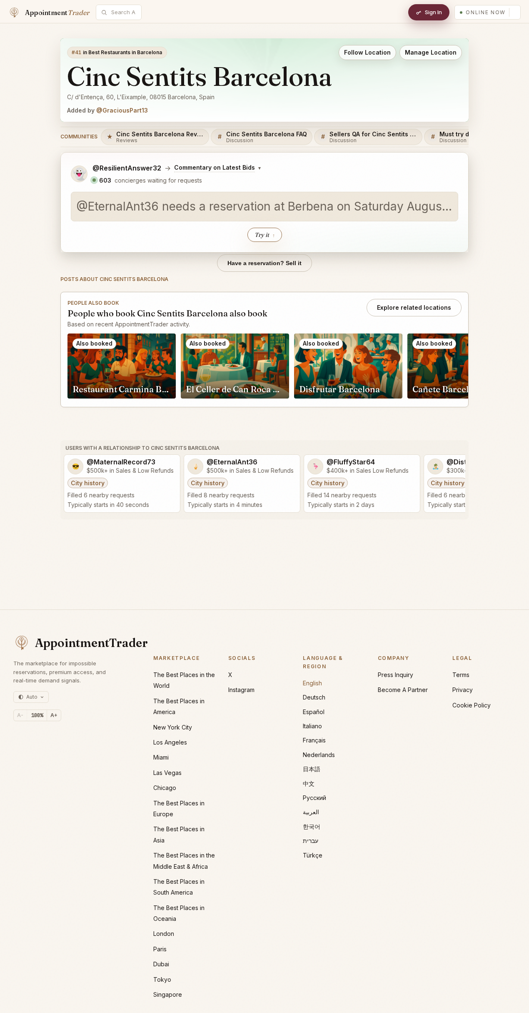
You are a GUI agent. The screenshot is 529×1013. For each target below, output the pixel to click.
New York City (172, 727)
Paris (160, 949)
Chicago (164, 787)
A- (20, 715)
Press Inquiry (395, 674)
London (163, 933)
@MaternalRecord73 (121, 462)
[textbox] (264, 207)
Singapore (167, 994)
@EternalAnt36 (232, 462)
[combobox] (123, 12)
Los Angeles (170, 742)
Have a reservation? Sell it (264, 263)
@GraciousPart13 (122, 110)
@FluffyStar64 (351, 462)
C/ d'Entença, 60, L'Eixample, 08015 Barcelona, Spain (141, 96)
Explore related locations (414, 307)
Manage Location (431, 52)
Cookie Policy (471, 705)
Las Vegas (167, 772)
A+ (53, 715)
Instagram (241, 689)
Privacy (462, 689)
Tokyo (162, 979)
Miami (161, 757)
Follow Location (367, 52)
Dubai (161, 964)
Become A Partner (403, 689)
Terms (460, 674)
